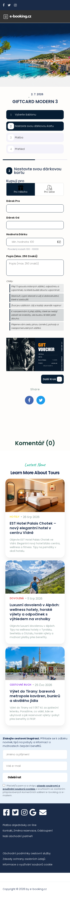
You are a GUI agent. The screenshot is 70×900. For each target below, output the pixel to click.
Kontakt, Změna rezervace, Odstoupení (28, 830)
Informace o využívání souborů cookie (27, 864)
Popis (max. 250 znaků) (22, 256)
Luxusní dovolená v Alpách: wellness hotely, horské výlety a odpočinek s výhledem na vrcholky (34, 611)
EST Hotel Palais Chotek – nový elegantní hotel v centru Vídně (33, 528)
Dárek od (12, 217)
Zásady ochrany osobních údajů (24, 859)
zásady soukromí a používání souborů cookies (31, 787)
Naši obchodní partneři (18, 836)
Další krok (49, 379)
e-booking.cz (38, 889)
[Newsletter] (42, 812)
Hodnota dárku (16, 234)
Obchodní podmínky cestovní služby (27, 853)
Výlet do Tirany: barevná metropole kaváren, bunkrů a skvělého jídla (35, 696)
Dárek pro (13, 201)
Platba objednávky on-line (19, 825)
